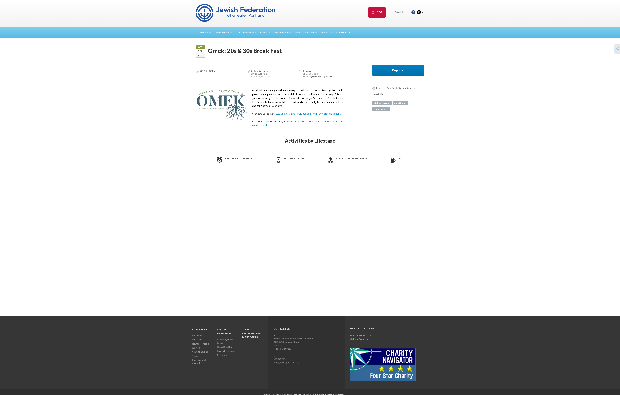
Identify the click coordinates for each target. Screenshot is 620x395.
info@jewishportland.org (286, 362)
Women (196, 347)
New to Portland (200, 343)
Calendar (197, 335)
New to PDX (343, 32)
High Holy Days (381, 103)
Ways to (222, 32)
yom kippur (400, 103)
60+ (400, 158)
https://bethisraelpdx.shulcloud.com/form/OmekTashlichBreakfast (309, 113)
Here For (281, 32)
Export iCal (377, 94)
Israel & (304, 32)
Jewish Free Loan (225, 351)
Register (398, 70)
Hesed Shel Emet (225, 347)
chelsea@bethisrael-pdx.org (317, 76)
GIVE (379, 12)
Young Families (200, 351)
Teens (195, 355)
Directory (197, 339)
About (203, 32)
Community (200, 329)
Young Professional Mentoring (251, 333)
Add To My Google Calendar (401, 87)
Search (398, 12)
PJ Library (222, 355)
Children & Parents (238, 158)
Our (245, 32)
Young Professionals (351, 158)
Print (378, 87)
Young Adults (380, 109)
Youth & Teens (294, 158)
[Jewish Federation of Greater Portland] (236, 13)
